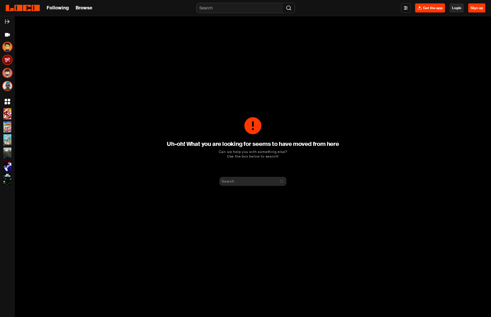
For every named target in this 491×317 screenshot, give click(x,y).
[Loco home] (23, 8)
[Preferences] (406, 7)
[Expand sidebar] (7, 21)
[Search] (288, 8)
